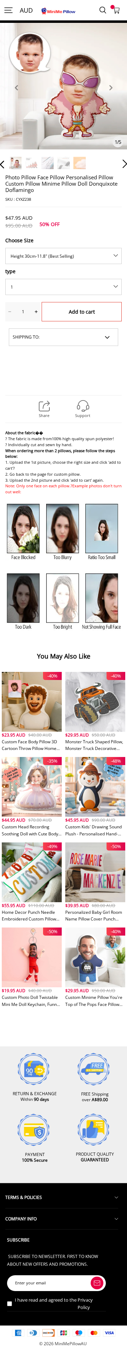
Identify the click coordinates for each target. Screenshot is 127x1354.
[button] (16, 95)
